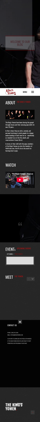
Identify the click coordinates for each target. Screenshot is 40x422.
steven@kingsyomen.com (16, 335)
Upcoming (10, 254)
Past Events (19, 254)
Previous (29, 279)
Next (33, 279)
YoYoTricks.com (9, 148)
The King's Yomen (12, 91)
